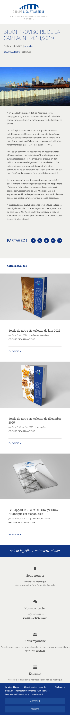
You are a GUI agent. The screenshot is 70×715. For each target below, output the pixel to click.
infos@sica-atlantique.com (35, 617)
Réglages (59, 687)
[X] (40, 240)
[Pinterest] (53, 240)
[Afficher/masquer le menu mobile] (63, 12)
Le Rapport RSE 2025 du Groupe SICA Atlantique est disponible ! (35, 476)
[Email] (59, 240)
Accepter (35, 701)
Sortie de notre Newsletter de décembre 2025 (35, 385)
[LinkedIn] (46, 240)
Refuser (35, 709)
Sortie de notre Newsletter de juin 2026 (35, 297)
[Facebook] (33, 240)
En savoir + (14, 351)
